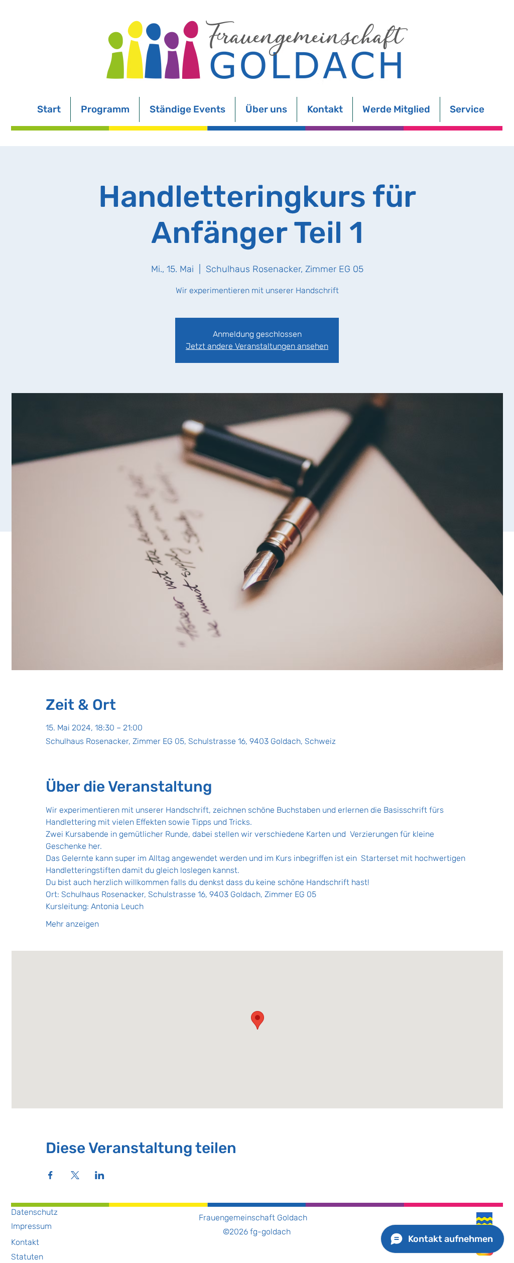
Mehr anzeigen (72, 924)
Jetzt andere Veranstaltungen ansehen (257, 346)
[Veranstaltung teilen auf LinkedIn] (99, 1175)
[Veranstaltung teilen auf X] (75, 1175)
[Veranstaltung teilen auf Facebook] (50, 1175)
